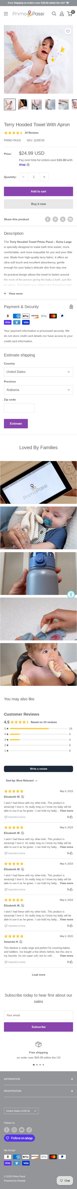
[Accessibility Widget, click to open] (71, 594)
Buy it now (38, 204)
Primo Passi (12, 140)
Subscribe (39, 1027)
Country (9, 363)
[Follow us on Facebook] (6, 1130)
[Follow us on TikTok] (29, 1130)
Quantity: (10, 177)
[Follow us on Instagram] (14, 1130)
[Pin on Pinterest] (55, 219)
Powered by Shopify (14, 1180)
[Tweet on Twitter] (63, 219)
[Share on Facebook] (48, 219)
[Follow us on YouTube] (21, 1130)
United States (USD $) (18, 1111)
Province (10, 381)
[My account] (62, 14)
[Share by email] (70, 219)
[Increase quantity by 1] (44, 177)
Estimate (16, 423)
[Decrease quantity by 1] (23, 177)
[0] (69, 13)
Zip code (10, 399)
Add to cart (38, 191)
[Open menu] (6, 13)
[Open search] (54, 14)
